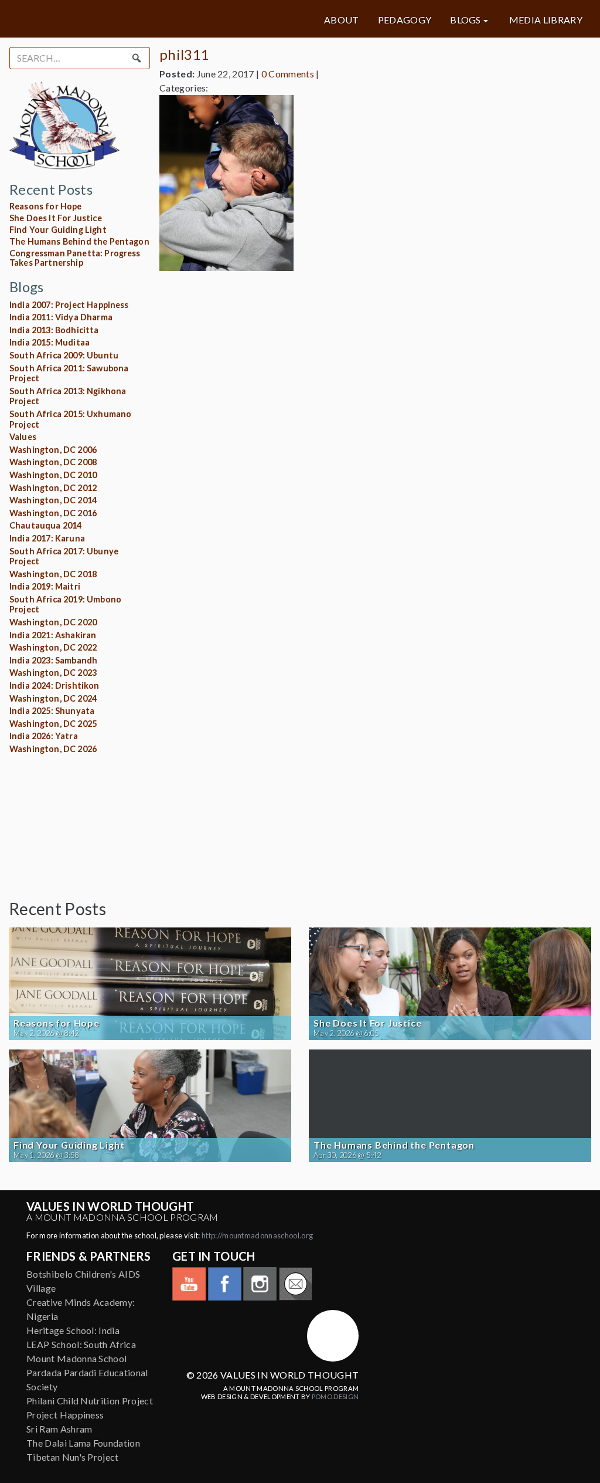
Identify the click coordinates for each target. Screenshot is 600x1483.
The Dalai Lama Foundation (83, 1442)
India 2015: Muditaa (49, 342)
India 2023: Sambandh (53, 660)
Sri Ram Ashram (59, 1428)
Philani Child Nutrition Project (89, 1400)
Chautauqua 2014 (45, 525)
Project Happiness (65, 1414)
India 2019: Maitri (44, 586)
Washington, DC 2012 (53, 488)
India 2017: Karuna (47, 538)
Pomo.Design (335, 1396)
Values (22, 437)
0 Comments (287, 73)
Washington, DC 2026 (53, 749)
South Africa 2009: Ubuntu (63, 355)
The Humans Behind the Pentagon (79, 241)
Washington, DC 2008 (53, 462)
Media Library (545, 20)
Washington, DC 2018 (53, 574)
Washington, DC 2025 (53, 724)
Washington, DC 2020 (53, 622)
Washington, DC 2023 (53, 673)
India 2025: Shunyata (51, 711)
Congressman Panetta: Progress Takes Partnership (75, 258)
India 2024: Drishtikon (54, 685)
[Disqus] (375, 427)
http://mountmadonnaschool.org (257, 1235)
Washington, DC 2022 (53, 647)
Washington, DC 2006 (53, 450)
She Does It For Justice (55, 218)
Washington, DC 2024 (53, 698)
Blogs (465, 20)
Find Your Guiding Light (58, 230)
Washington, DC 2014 (53, 500)
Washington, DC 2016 (53, 513)
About (341, 20)
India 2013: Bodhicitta (54, 330)
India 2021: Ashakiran (52, 635)
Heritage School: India (73, 1330)
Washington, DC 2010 (53, 475)
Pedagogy (405, 20)
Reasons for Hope (45, 206)
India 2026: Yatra (43, 736)
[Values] (106, 18)
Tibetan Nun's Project (72, 1456)
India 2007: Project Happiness (69, 305)
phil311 (184, 54)
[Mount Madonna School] (333, 1336)
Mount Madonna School (76, 1358)
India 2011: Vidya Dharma (60, 317)
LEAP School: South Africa (81, 1344)
